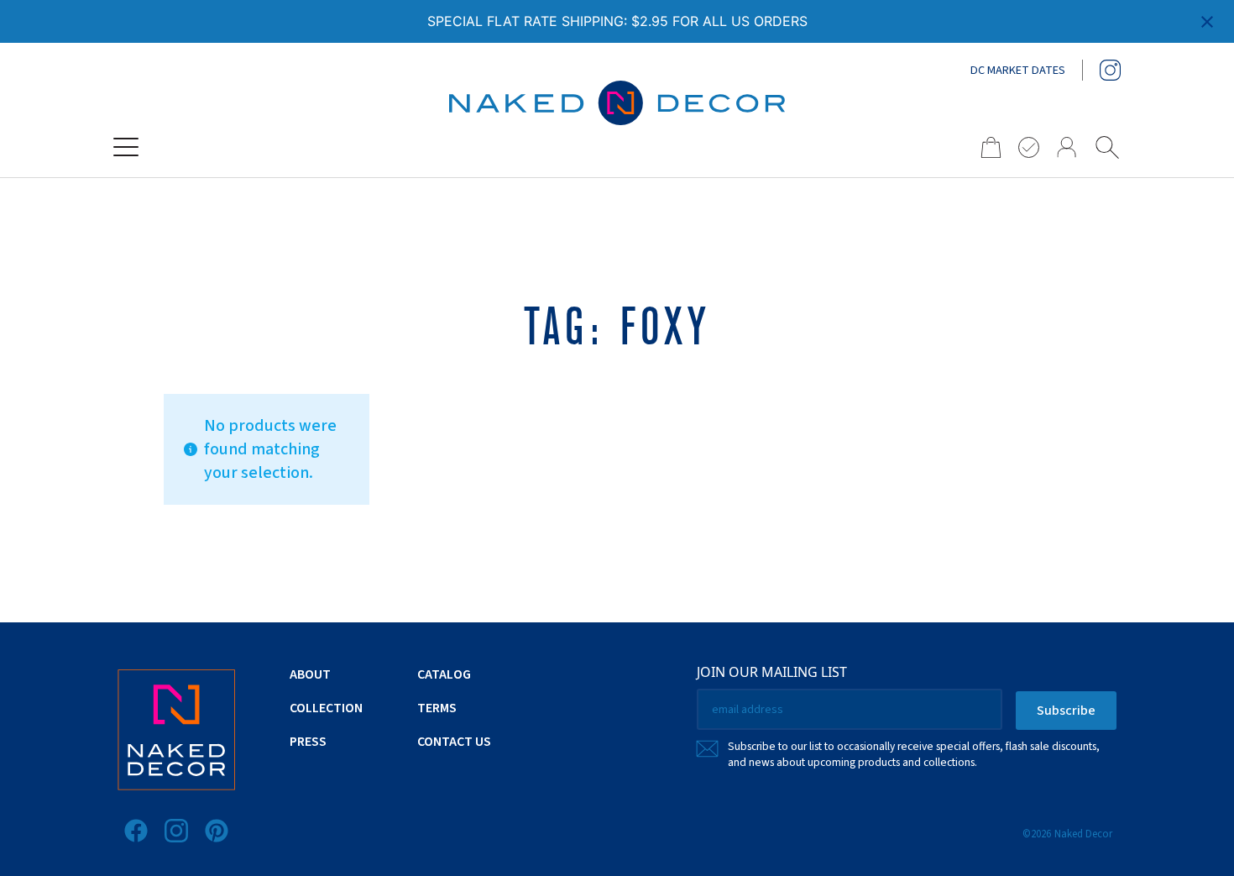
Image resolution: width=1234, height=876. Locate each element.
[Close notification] (1207, 22)
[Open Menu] (126, 147)
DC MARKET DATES (1017, 70)
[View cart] (985, 147)
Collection (326, 708)
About (310, 674)
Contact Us (454, 741)
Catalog (444, 674)
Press (308, 741)
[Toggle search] (1107, 147)
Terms (437, 708)
